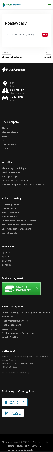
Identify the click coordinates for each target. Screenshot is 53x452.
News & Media (9, 144)
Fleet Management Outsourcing (18, 333)
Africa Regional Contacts (20, 450)
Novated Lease (9, 216)
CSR (4, 140)
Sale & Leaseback (10, 212)
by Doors (6, 260)
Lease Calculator (10, 232)
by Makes (6, 264)
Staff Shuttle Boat (11, 172)
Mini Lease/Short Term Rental (17, 224)
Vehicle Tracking (10, 337)
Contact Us (36, 445)
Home (11, 445)
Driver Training (9, 329)
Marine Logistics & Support (15, 168)
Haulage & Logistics (11, 176)
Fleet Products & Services (15, 320)
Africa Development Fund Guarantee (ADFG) (24, 184)
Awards (5, 136)
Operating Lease (10, 204)
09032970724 (27, 363)
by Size (5, 256)
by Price (6, 252)
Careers (6, 148)
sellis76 (47, 57)
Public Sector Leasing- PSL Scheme (19, 220)
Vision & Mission (10, 132)
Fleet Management (11, 324)
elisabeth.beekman (12, 57)
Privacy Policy (23, 445)
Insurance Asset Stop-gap (15, 180)
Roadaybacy (16, 23)
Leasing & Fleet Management (16, 228)
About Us (6, 128)
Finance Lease (9, 208)
